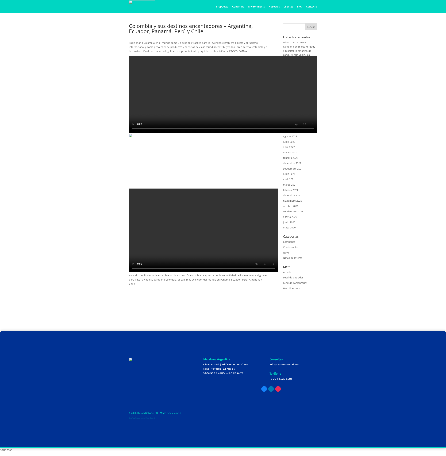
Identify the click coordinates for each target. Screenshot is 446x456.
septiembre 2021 (293, 168)
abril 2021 (289, 179)
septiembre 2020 (293, 211)
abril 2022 (289, 147)
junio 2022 (289, 141)
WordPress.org (291, 288)
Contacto (311, 6)
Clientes (288, 6)
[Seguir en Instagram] (278, 389)
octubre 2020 (290, 206)
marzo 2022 (290, 152)
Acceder (288, 272)
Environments (256, 6)
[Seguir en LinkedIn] (271, 389)
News (286, 252)
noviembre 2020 (292, 200)
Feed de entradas (293, 277)
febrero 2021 (290, 190)
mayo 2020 (289, 227)
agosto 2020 (290, 217)
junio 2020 (289, 222)
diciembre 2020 (292, 195)
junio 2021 (289, 173)
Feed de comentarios (295, 283)
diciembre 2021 (292, 163)
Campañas (289, 241)
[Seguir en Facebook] (264, 389)
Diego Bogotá (150, 418)
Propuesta (222, 6)
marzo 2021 (290, 184)
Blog (299, 6)
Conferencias (290, 247)
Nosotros (274, 6)
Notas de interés (292, 257)
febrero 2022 (290, 157)
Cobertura (238, 6)
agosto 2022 (290, 136)
